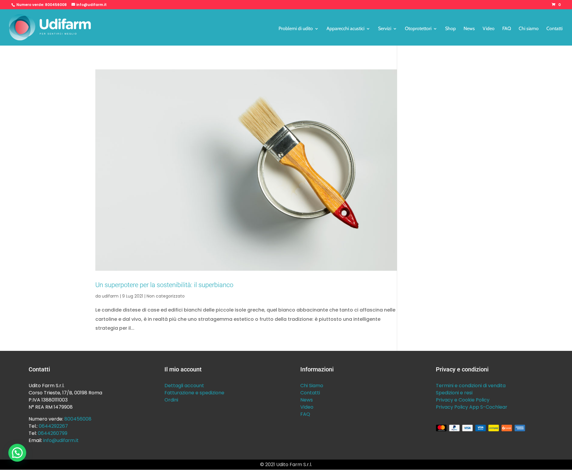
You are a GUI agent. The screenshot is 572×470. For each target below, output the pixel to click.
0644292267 (53, 426)
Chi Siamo (311, 385)
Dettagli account (184, 385)
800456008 (56, 4)
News (469, 29)
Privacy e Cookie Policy (462, 399)
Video (489, 29)
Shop (450, 29)
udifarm (110, 296)
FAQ (506, 29)
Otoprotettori (418, 29)
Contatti (554, 29)
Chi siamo (529, 29)
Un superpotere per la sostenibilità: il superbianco (164, 285)
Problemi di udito (296, 29)
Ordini (171, 399)
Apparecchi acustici (345, 29)
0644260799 (52, 433)
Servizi (384, 29)
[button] (17, 453)
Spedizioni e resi (454, 392)
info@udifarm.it (61, 440)
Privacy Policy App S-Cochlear (471, 407)
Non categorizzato (166, 296)
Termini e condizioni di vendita (471, 385)
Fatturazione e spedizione (194, 392)
